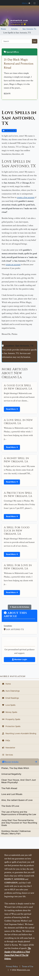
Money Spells (11, 712)
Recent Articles (11, 761)
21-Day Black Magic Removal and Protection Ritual (18, 64)
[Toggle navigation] (34, 3)
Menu (25, 3)
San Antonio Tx (29, 29)
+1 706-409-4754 (15, 24)
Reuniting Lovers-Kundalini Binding (20, 733)
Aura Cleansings (12, 691)
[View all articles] (36, 762)
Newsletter (10, 748)
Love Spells (10, 705)
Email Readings (12, 698)
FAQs (7, 740)
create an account (13, 264)
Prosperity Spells (12, 719)
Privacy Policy (12, 966)
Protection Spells (12, 726)
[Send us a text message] (25, 24)
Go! (34, 41)
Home (3, 29)
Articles (14, 29)
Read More (11, 409)
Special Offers (12, 52)
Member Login (20, 659)
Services (9, 755)
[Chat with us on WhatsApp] (22, 24)
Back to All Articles (20, 607)
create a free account (25, 197)
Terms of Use (27, 966)
